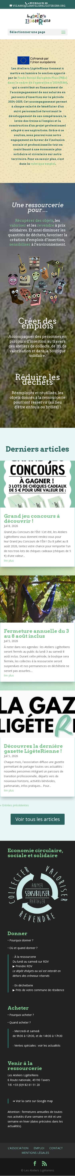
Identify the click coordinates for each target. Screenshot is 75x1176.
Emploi (39, 1148)
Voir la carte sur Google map (34, 1101)
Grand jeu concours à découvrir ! (32, 518)
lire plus (9, 560)
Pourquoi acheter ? (21, 1015)
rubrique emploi (43, 163)
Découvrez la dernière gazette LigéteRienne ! (33, 748)
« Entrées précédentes (14, 805)
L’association (18, 1148)
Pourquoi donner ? (21, 940)
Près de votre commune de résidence (40, 990)
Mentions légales (35, 1153)
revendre (45, 225)
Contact (56, 1148)
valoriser (18, 225)
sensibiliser (20, 244)
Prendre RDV (24, 966)
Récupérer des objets (34, 220)
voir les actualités (49, 1045)
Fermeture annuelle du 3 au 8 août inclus (36, 633)
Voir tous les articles (37, 819)
